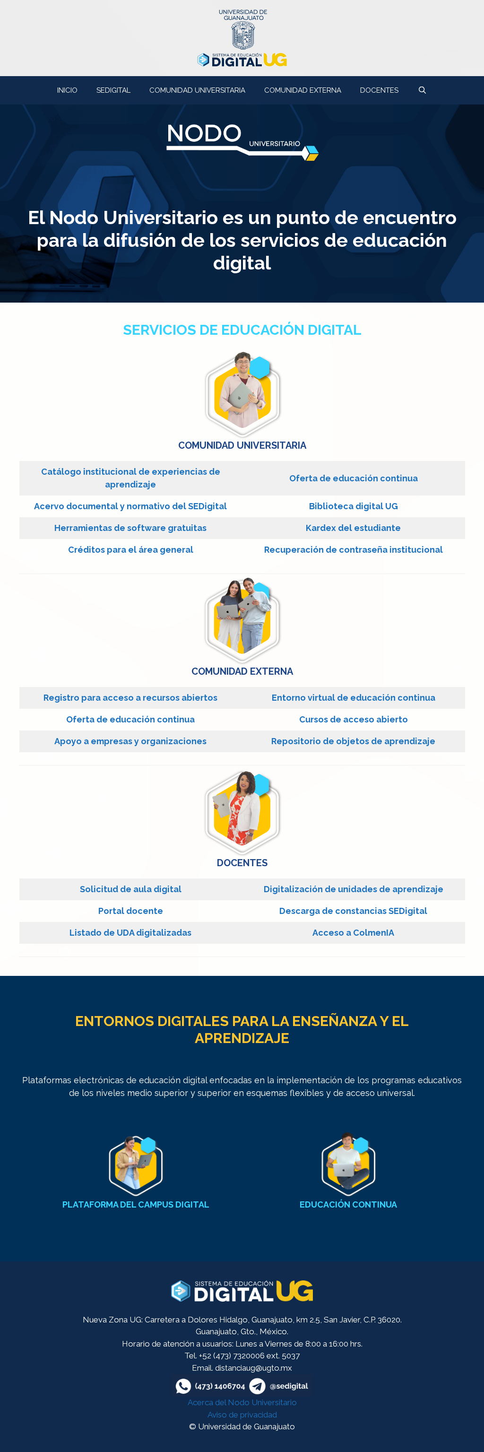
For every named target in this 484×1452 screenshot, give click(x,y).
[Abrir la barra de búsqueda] (422, 90)
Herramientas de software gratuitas (130, 528)
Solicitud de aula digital (131, 889)
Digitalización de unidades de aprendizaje (353, 889)
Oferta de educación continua (353, 478)
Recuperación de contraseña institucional (353, 550)
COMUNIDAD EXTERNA (302, 90)
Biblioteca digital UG (353, 506)
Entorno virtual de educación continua (353, 698)
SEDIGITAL (113, 90)
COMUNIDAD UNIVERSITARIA (197, 90)
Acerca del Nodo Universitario (242, 1402)
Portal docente (130, 911)
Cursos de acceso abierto (353, 719)
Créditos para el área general (130, 550)
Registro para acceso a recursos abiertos (130, 698)
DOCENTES (379, 90)
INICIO (67, 90)
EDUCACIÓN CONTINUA (348, 1204)
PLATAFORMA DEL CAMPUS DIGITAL (135, 1204)
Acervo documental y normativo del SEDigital (130, 506)
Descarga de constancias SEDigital (353, 911)
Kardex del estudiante (353, 528)
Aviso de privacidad (242, 1414)
